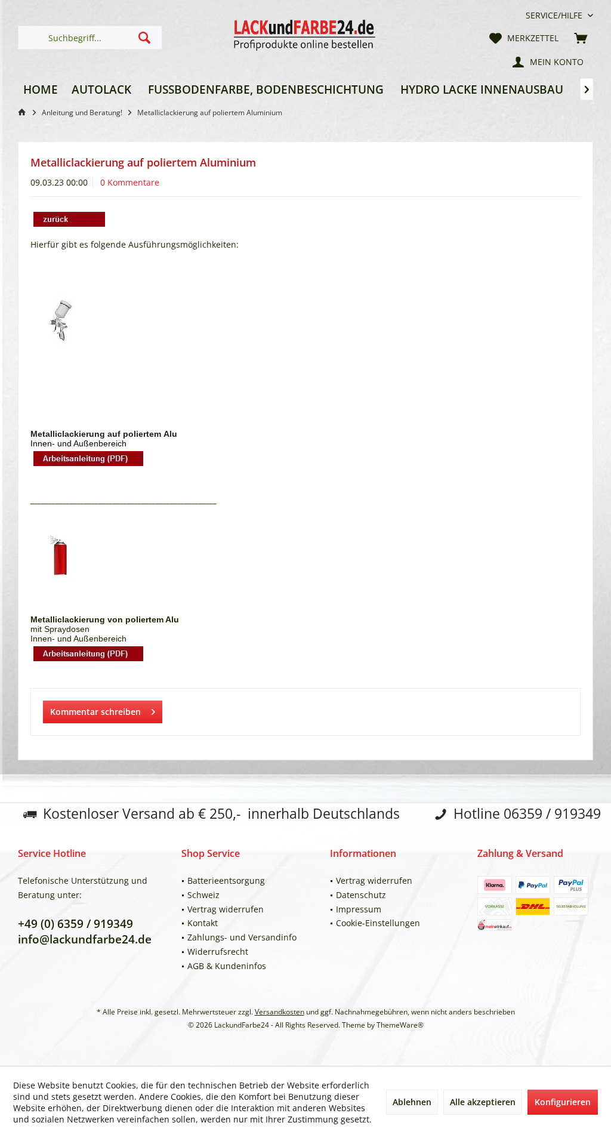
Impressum (358, 909)
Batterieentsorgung (226, 880)
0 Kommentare (129, 182)
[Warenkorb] (580, 38)
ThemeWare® (400, 1025)
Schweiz (203, 894)
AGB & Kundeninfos (226, 966)
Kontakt (202, 923)
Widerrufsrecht (217, 951)
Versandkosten (279, 1012)
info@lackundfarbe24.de (85, 939)
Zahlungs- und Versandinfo (242, 937)
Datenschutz (361, 894)
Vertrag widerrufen (225, 909)
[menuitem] (555, 15)
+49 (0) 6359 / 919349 (75, 924)
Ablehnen (412, 1102)
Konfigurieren (563, 1102)
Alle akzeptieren (483, 1102)
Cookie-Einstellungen (378, 923)
